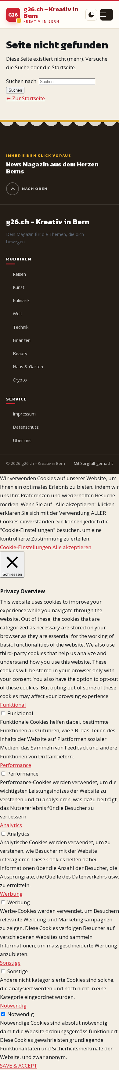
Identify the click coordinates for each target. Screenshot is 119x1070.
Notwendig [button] (13, 1005)
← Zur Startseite (25, 98)
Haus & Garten (28, 366)
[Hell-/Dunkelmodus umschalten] (91, 15)
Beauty (20, 353)
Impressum (24, 414)
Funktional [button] (13, 704)
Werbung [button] (11, 893)
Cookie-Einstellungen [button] (25, 547)
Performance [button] (15, 764)
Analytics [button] (11, 825)
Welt (17, 313)
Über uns (22, 440)
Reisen (19, 274)
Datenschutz (25, 427)
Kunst (18, 287)
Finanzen (22, 340)
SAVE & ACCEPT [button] (18, 1065)
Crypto (20, 380)
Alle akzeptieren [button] (71, 547)
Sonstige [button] (10, 962)
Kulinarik (21, 300)
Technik (20, 327)
